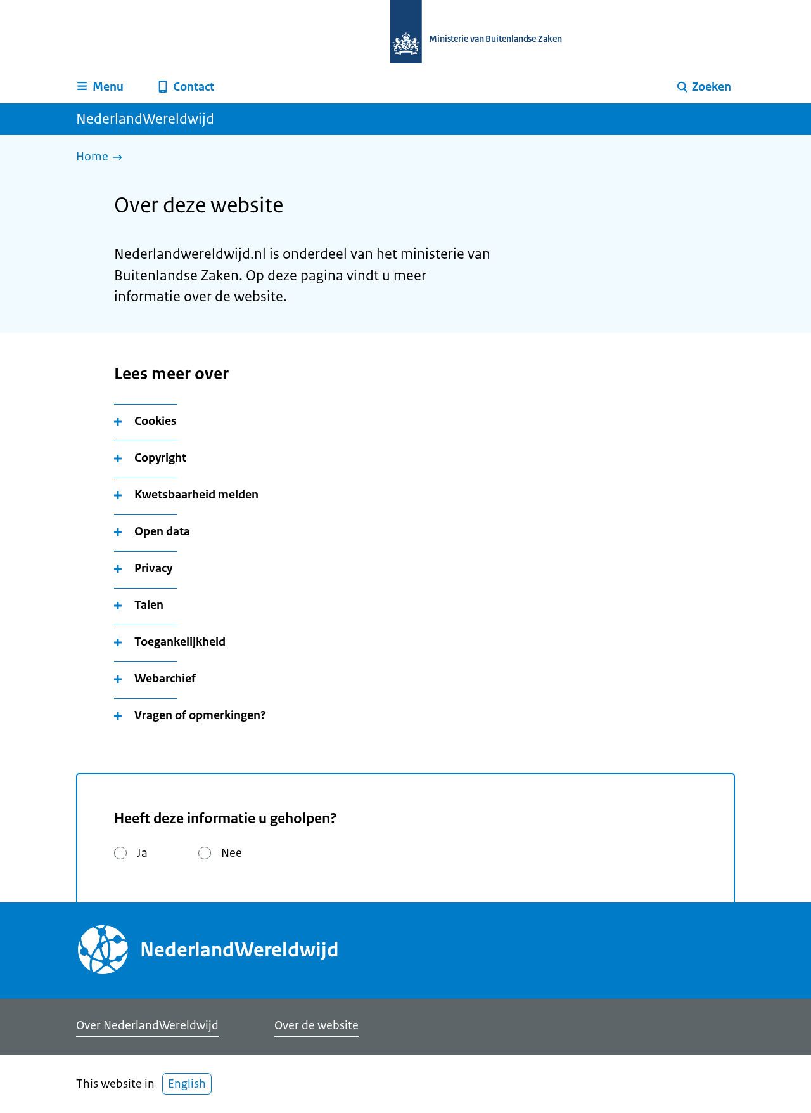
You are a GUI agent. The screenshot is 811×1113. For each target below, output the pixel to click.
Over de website (316, 1025)
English (187, 1083)
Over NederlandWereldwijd (147, 1025)
